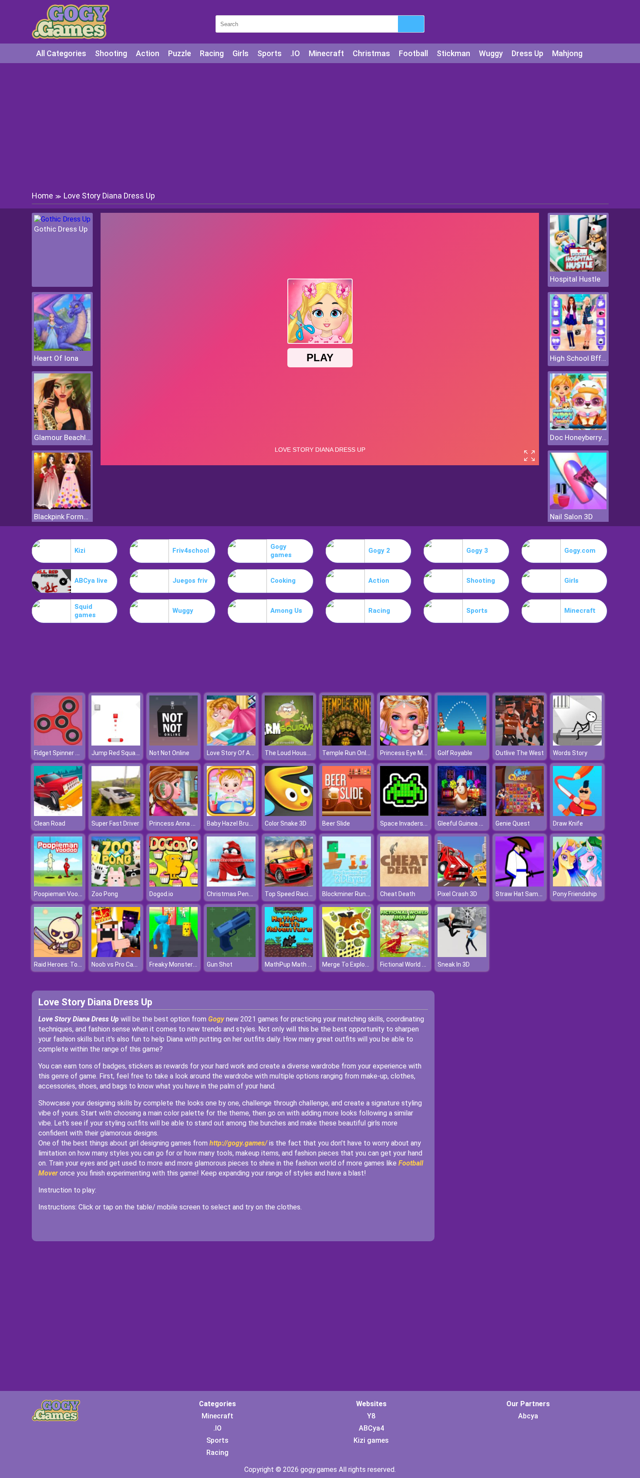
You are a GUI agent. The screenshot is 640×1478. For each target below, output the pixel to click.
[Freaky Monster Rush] (173, 955)
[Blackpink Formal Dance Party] (62, 507)
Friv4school (190, 550)
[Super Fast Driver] (115, 814)
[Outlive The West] (519, 743)
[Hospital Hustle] (578, 269)
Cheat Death (397, 893)
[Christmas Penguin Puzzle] (231, 884)
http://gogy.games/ (238, 1143)
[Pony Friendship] (577, 884)
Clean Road (49, 823)
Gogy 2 (379, 550)
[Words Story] (577, 743)
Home (42, 195)
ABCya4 (371, 1428)
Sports (269, 53)
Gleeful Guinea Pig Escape (474, 823)
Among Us (286, 611)
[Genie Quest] (519, 814)
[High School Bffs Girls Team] (578, 348)
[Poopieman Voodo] (58, 884)
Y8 (371, 1416)
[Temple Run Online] (346, 743)
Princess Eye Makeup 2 (412, 752)
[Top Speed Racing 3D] (289, 884)
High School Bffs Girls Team (578, 358)
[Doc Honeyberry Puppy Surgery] (578, 427)
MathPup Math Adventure (301, 964)
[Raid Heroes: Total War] (58, 955)
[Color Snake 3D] (289, 814)
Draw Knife (568, 823)
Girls (240, 53)
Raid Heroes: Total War (65, 964)
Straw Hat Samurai (522, 893)
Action (147, 53)
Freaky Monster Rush (179, 964)
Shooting (111, 53)
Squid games (85, 611)
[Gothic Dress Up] (62, 219)
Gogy (217, 1019)
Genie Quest (512, 823)
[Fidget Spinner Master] (58, 743)
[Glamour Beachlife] (62, 427)
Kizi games (371, 1440)
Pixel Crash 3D (457, 893)
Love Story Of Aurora (236, 752)
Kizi (79, 550)
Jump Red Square (116, 752)
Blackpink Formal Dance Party (62, 516)
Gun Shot (219, 964)
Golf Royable (455, 752)
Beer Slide (336, 823)
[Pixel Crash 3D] (462, 884)
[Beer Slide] (346, 814)
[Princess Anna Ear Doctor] (173, 814)
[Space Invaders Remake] (404, 814)
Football (413, 53)
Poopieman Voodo (59, 893)
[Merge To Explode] (346, 955)
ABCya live (91, 580)
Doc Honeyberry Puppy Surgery (578, 437)
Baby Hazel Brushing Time (243, 823)
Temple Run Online (348, 752)
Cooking (283, 580)
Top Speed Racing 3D (294, 893)
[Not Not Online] (173, 743)
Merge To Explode (347, 964)
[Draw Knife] (577, 814)
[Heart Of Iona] (62, 348)
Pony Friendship (575, 893)
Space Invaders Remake (414, 823)
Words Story (570, 752)
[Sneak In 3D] (462, 955)
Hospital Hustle (575, 279)
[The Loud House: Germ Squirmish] (289, 743)
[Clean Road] (58, 814)
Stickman (453, 53)
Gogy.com (580, 550)
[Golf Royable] (462, 743)
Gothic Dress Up (61, 229)
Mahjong (567, 53)
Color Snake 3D (286, 823)
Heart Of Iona (56, 358)
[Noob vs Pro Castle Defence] (115, 955)
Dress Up (527, 53)
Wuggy (491, 53)
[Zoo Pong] (115, 884)
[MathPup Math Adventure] (289, 955)
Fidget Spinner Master (65, 752)
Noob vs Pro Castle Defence (130, 964)
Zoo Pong (104, 893)
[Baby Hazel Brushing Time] (231, 814)
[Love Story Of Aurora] (231, 743)
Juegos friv (190, 580)
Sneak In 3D (454, 964)
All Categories (61, 53)
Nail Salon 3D (571, 516)
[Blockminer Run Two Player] (346, 884)
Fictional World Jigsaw (411, 964)
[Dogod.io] (173, 884)
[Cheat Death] (404, 884)
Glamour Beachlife (62, 437)
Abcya (528, 1416)
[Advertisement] (320, 126)
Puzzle (179, 53)
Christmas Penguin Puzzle (244, 893)
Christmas (371, 53)
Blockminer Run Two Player (360, 893)
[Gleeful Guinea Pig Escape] (462, 814)
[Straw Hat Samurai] (519, 884)
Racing (212, 53)
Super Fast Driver (115, 823)
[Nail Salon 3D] (578, 507)
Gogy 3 (477, 550)
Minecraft (326, 53)
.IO (295, 53)
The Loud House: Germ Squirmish (311, 752)
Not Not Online (169, 752)
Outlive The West (519, 752)
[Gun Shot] (231, 955)
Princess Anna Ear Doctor (185, 823)
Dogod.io (161, 893)
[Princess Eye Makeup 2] (404, 743)
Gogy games (281, 551)
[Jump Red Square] (115, 743)
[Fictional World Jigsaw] (404, 955)
